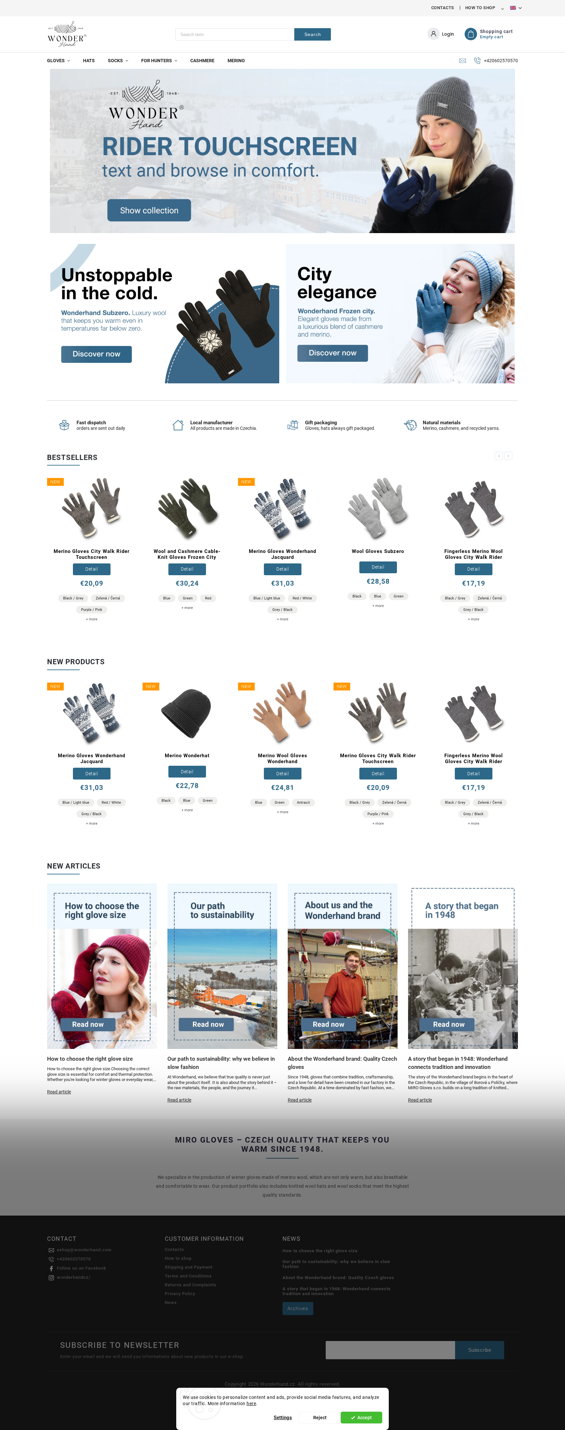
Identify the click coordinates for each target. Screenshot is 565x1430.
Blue (166, 598)
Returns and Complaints (190, 1284)
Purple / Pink (91, 610)
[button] (62, 151)
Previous (500, 455)
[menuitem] (62, 60)
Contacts (442, 7)
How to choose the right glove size (320, 1250)
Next (509, 455)
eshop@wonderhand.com (84, 1249)
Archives (297, 1308)
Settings (283, 1418)
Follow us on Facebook (81, 1268)
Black (357, 596)
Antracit (303, 802)
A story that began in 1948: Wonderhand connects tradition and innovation (336, 1291)
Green (188, 598)
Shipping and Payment (189, 1267)
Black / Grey (73, 598)
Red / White (302, 598)
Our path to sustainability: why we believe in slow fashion (336, 1264)
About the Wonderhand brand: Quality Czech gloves (338, 1277)
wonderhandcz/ (74, 1277)
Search (312, 34)
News (171, 1302)
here (251, 1403)
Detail (91, 569)
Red (208, 598)
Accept (364, 1417)
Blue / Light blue (266, 598)
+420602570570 (74, 1258)
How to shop (480, 7)
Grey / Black (282, 610)
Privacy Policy (180, 1293)
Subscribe (479, 1350)
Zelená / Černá (108, 598)
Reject (320, 1417)
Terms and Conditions (188, 1276)
